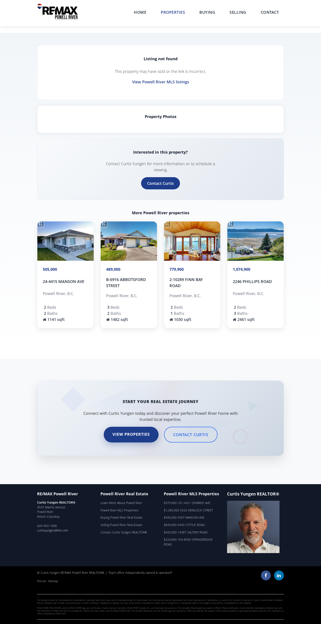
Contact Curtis (160, 183)
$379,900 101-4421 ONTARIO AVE (187, 503)
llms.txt (41, 581)
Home (140, 12)
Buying (207, 12)
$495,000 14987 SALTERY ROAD (186, 532)
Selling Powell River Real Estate (121, 525)
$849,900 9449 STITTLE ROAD (184, 525)
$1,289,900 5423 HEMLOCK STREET (188, 510)
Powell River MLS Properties (119, 510)
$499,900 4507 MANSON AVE (184, 517)
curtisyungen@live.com (52, 530)
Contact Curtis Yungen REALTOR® (123, 532)
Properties (173, 12)
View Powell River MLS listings (160, 81)
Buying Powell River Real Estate (121, 517)
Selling (238, 12)
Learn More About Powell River (121, 503)
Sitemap (53, 581)
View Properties (131, 434)
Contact (270, 12)
